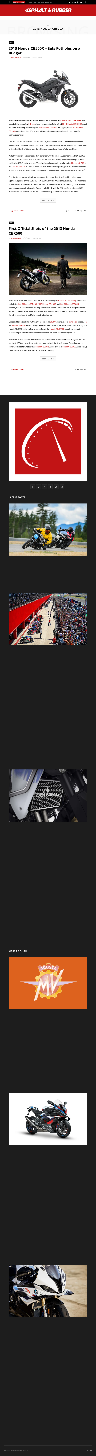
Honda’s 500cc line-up (66, 300)
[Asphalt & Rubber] (48, 10)
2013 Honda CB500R (47, 304)
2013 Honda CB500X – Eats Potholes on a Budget (44, 50)
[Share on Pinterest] (85, 211)
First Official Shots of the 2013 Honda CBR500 (42, 231)
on (85, 322)
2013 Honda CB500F (47, 127)
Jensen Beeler (16, 58)
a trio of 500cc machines (70, 120)
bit (76, 322)
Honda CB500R (42, 346)
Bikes (11, 43)
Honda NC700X (78, 163)
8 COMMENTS (36, 238)
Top (90, 1451)
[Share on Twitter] (78, 211)
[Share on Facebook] (75, 211)
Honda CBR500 (18, 325)
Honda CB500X (18, 166)
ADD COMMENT (37, 58)
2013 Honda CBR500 (27, 304)
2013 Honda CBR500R (72, 124)
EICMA (31, 124)
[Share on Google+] (81, 211)
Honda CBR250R (57, 329)
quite (71, 322)
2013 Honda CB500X (69, 304)
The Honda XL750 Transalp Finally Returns (41, 2)
